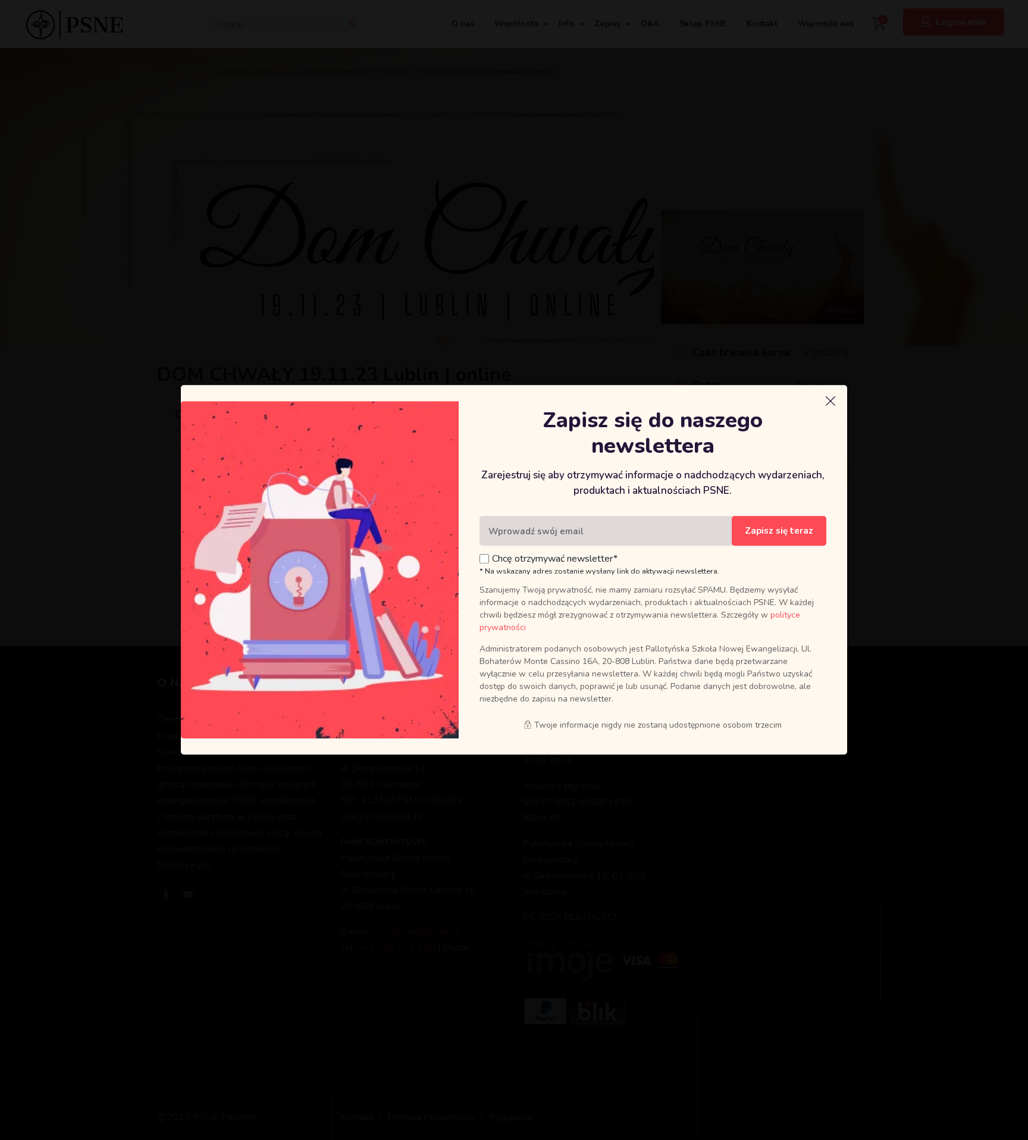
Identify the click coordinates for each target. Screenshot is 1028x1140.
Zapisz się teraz (779, 531)
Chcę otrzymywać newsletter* (555, 559)
